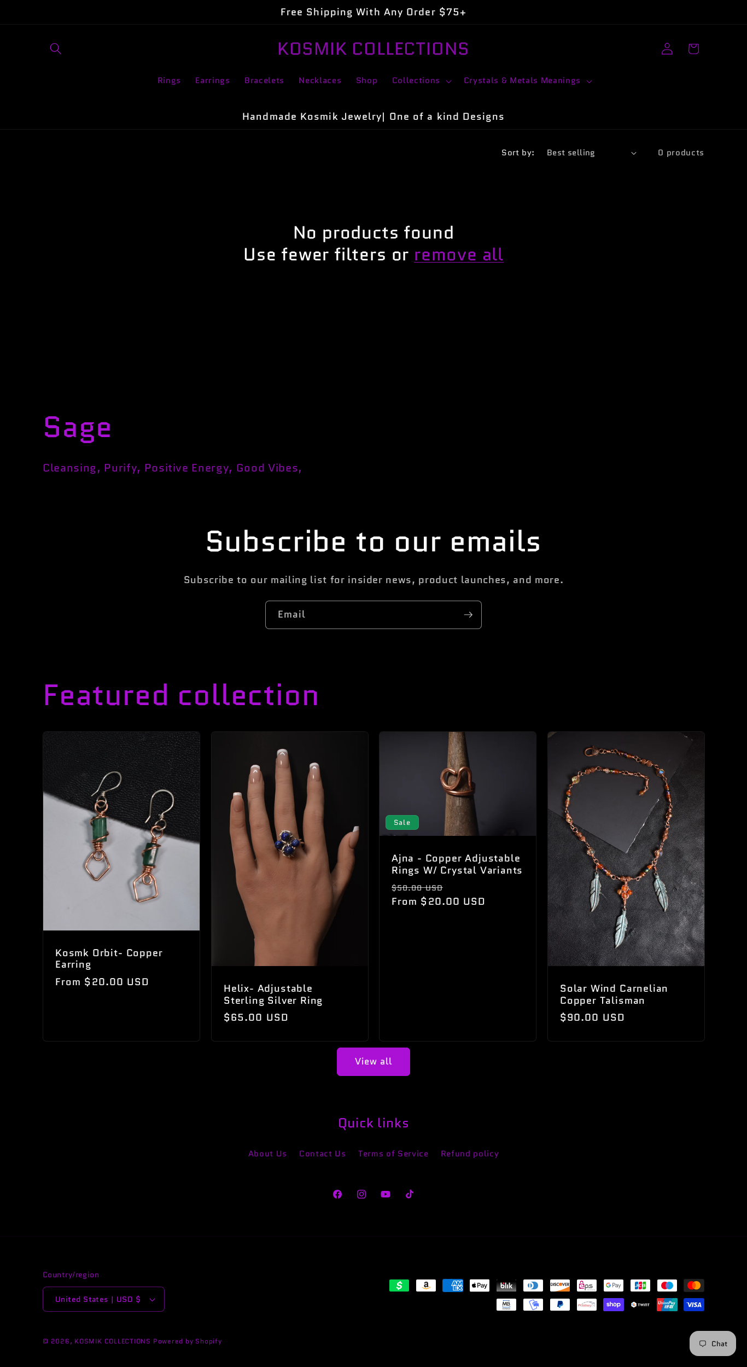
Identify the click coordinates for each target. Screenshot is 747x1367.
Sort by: (518, 153)
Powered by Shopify (187, 1341)
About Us (267, 1154)
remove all (459, 255)
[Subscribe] (468, 615)
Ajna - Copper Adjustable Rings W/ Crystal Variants (457, 864)
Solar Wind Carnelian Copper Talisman (614, 994)
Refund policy (470, 1154)
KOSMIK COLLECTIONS (112, 1341)
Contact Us (322, 1154)
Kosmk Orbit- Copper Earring (108, 959)
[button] (56, 49)
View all (374, 1061)
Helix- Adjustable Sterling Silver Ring (273, 994)
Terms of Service (393, 1154)
